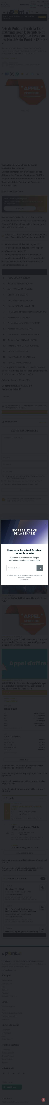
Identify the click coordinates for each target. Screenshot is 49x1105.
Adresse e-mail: (21, 568)
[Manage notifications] (43, 1100)
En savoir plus (24, 579)
